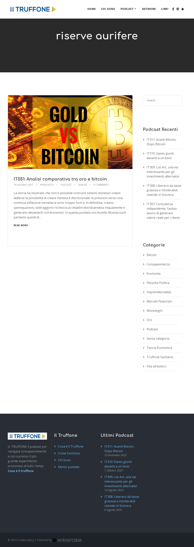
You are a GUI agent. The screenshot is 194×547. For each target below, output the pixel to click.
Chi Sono (108, 9)
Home (91, 9)
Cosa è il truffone (21, 471)
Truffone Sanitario (160, 357)
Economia (153, 273)
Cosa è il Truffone (70, 446)
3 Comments (101, 184)
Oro (149, 320)
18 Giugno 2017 (24, 184)
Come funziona (69, 453)
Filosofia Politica (158, 283)
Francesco (47, 184)
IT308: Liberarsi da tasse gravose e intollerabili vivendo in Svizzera (164, 190)
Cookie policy (26, 540)
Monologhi (154, 311)
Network (149, 9)
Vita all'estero (156, 366)
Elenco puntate (68, 467)
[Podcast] (177, 9)
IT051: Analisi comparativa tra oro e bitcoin (60, 179)
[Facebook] (173, 9)
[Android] (182, 9)
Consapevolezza (158, 264)
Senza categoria (158, 338)
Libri (165, 9)
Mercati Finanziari (159, 301)
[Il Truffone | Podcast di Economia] (33, 8)
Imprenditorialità (159, 292)
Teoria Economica (159, 348)
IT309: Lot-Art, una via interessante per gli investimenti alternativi (163, 171)
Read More (21, 225)
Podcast (127, 9)
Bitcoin (151, 255)
